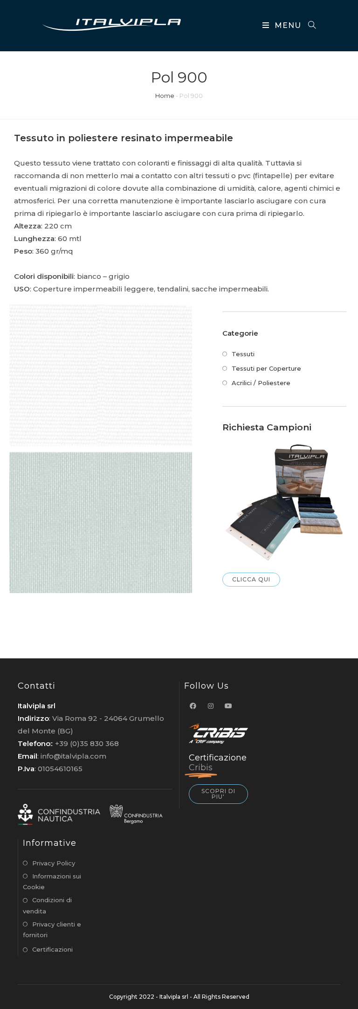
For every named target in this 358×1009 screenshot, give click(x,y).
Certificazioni (52, 949)
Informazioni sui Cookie (52, 881)
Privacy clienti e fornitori (52, 929)
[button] (251, 580)
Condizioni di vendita (47, 905)
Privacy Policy (53, 863)
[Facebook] (193, 706)
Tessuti (243, 354)
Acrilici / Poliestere (261, 383)
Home (164, 95)
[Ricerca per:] (308, 25)
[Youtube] (228, 706)
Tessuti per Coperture (266, 368)
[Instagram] (211, 706)
